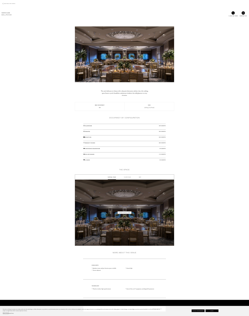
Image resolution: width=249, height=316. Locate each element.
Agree (212, 310)
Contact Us (243, 15)
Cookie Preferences (198, 310)
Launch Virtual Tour (124, 212)
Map (140, 177)
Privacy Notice (5, 313)
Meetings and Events (9, 3)
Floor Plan (127, 177)
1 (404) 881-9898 (233, 15)
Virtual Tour (112, 177)
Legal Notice (11, 313)
